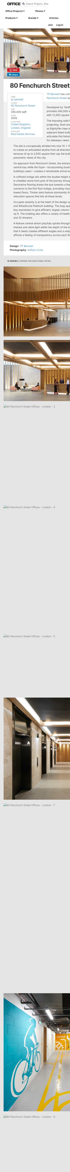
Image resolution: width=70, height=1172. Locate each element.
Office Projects (14, 11)
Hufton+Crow (35, 249)
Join (50, 24)
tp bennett (17, 99)
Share (15, 75)
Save (15, 70)
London (15, 127)
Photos (39, 11)
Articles (53, 18)
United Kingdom (20, 124)
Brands (32, 18)
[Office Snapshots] (11, 4)
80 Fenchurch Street (23, 105)
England (26, 127)
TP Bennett (53, 94)
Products (10, 18)
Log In (59, 24)
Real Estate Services (23, 133)
